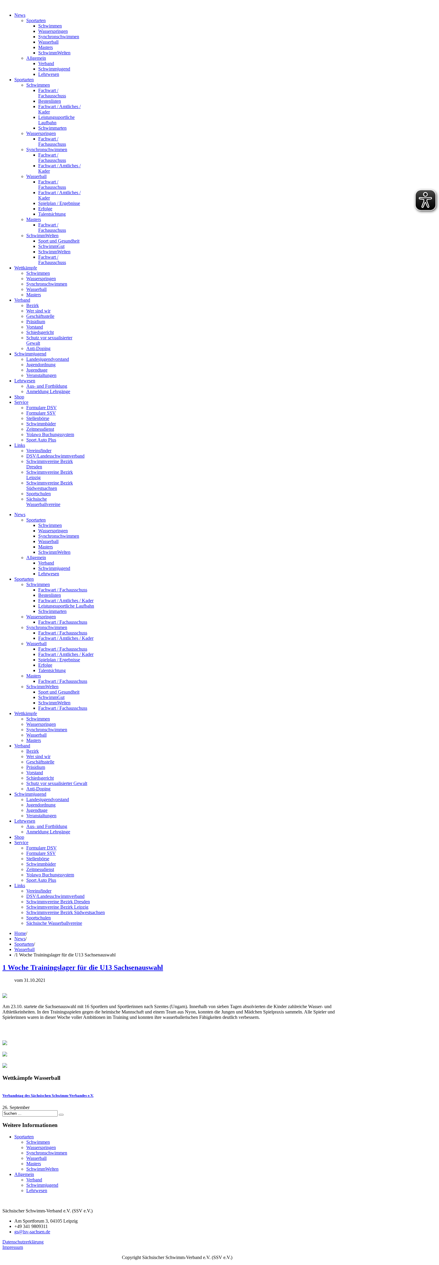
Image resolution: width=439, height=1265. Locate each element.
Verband (34, 1179)
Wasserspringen (41, 1147)
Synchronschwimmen (46, 1152)
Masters (33, 1163)
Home (20, 933)
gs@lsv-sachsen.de (32, 1231)
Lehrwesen (36, 1190)
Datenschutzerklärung (23, 1241)
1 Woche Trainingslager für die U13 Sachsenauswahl (82, 967)
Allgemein (24, 1174)
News (19, 938)
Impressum (12, 1247)
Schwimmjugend (42, 1185)
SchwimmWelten (42, 1169)
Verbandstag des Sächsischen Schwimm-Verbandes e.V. (47, 1095)
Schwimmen (38, 1142)
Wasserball (24, 949)
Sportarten (24, 944)
